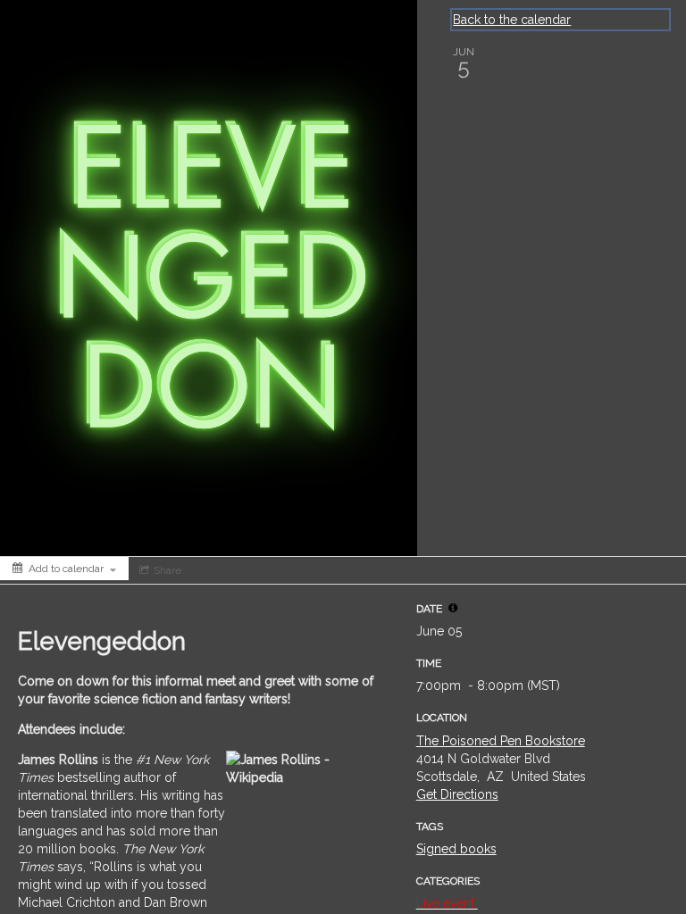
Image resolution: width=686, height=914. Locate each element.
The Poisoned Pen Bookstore (500, 741)
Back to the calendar (512, 19)
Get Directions (457, 794)
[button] (452, 607)
